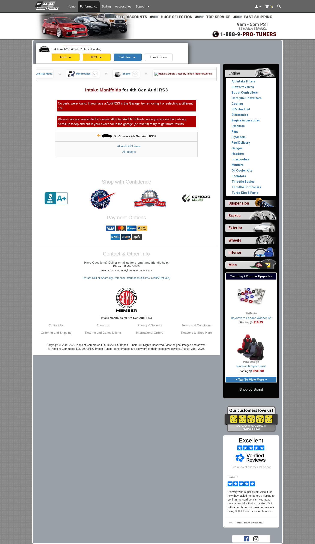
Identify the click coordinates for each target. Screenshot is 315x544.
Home (72, 6)
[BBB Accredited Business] (56, 198)
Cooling (237, 103)
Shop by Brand (251, 389)
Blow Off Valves (243, 87)
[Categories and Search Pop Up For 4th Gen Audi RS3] (279, 6)
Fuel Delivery (241, 142)
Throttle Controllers (246, 187)
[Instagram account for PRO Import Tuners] (255, 538)
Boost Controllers (245, 92)
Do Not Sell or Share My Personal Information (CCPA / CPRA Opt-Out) (126, 277)
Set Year (125, 57)
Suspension (238, 203)
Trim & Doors (159, 57)
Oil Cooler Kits (242, 170)
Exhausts (238, 126)
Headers (238, 153)
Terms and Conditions (196, 325)
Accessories (123, 6)
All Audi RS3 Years (129, 146)
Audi (63, 57)
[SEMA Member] (126, 299)
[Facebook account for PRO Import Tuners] (246, 538)
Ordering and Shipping (56, 332)
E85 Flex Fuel (241, 109)
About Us (103, 325)
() (271, 6)
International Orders (149, 332)
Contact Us (56, 325)
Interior (235, 252)
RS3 (94, 57)
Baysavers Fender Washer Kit (251, 318)
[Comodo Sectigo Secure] (196, 198)
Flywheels (239, 137)
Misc (232, 265)
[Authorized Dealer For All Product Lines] (103, 199)
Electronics (240, 115)
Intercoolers (241, 159)
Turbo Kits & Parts (245, 192)
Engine (234, 73)
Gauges (237, 148)
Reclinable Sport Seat (251, 366)
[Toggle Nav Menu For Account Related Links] (257, 6)
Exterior (235, 228)
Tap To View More (251, 379)
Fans (235, 131)
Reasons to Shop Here (196, 332)
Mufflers (238, 165)
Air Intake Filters (243, 81)
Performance (89, 6)
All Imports (129, 151)
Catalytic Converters (247, 98)
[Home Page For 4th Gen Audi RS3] (47, 5)
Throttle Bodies (243, 181)
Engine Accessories (246, 120)
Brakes (234, 216)
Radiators (239, 176)
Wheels (234, 240)
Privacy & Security (150, 325)
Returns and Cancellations (103, 332)
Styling (106, 6)
